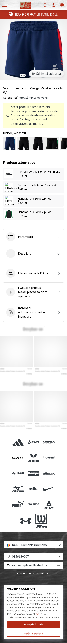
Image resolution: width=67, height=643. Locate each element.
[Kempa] (33, 473)
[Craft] (18, 457)
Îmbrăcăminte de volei (32, 97)
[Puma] (18, 504)
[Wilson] (41, 521)
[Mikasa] (49, 473)
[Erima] (33, 457)
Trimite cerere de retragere (33, 573)
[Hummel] (49, 457)
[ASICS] (33, 442)
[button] (33, 236)
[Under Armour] (26, 521)
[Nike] (49, 489)
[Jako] (18, 473)
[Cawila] (49, 442)
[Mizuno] (18, 489)
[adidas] (18, 442)
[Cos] (62, 5)
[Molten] (33, 489)
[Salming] (33, 504)
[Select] (49, 504)
